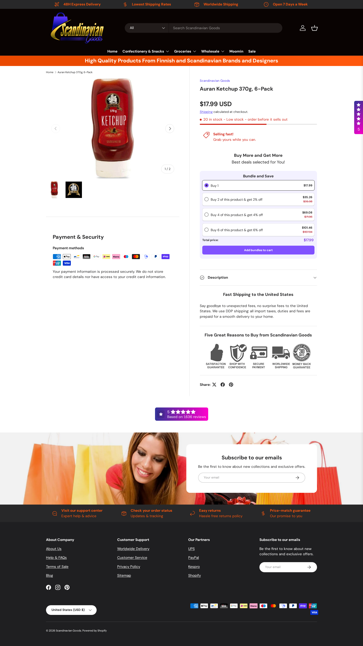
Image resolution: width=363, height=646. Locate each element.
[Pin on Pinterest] (231, 384)
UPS (191, 548)
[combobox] (203, 28)
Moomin (236, 51)
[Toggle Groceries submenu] (194, 51)
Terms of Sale (57, 566)
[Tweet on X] (214, 384)
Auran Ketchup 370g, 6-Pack (75, 72)
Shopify (194, 575)
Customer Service (132, 557)
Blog (49, 575)
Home (112, 51)
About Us (54, 548)
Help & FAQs (56, 557)
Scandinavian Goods (215, 81)
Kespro (194, 566)
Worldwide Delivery (133, 548)
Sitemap (124, 575)
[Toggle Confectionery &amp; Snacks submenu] (167, 51)
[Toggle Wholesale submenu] (222, 51)
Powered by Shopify (94, 630)
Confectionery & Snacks (143, 51)
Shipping (206, 112)
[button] (314, 28)
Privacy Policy (128, 566)
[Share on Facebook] (222, 384)
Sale (252, 51)
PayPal (193, 557)
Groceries (182, 51)
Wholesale (210, 51)
